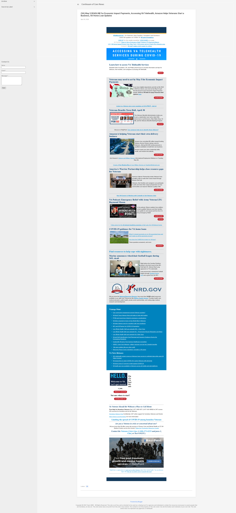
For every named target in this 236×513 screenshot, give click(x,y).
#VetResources (118, 35)
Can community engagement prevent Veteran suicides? (129, 312)
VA (87, 486)
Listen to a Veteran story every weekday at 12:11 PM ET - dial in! (136, 106)
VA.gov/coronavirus (147, 37)
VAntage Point (115, 309)
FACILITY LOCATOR (120, 392)
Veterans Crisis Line (129, 431)
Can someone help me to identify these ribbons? (143, 130)
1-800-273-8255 (145, 431)
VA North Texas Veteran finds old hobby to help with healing (130, 315)
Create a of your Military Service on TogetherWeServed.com (136, 165)
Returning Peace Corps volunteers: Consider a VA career (129, 349)
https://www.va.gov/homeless (117, 416)
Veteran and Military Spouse (126, 158)
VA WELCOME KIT (120, 399)
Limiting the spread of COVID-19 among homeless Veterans (136, 419)
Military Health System (141, 298)
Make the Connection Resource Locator (147, 428)
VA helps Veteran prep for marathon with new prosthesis (129, 323)
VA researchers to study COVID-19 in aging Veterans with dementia (132, 361)
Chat (129, 433)
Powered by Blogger (136, 502)
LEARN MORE (159, 97)
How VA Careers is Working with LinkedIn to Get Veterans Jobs (136, 195)
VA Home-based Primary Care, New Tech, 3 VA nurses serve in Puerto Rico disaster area (138, 44)
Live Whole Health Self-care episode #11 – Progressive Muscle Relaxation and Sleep (137, 331)
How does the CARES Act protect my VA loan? (142, 239)
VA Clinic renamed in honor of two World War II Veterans (129, 321)
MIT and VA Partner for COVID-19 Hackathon (126, 326)
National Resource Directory (128, 296)
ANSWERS (160, 245)
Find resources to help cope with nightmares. (130, 251)
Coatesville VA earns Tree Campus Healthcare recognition (130, 341)
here (139, 94)
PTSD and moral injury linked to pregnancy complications (129, 318)
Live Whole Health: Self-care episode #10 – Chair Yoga (129, 329)
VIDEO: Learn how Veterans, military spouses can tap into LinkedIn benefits (135, 344)
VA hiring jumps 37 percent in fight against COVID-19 (128, 363)
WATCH (160, 73)
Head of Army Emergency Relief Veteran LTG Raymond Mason (140, 42)
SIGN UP (120, 40)
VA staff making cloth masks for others (140, 46)
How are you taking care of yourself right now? (139, 471)
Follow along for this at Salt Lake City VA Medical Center (136, 225)
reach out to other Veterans (133, 470)
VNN (109, 44)
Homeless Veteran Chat (116, 414)
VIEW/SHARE (144, 40)
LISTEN (160, 219)
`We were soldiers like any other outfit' (124, 347)
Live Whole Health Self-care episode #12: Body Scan (128, 334)
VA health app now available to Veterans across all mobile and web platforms (135, 366)
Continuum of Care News (92, 4)
